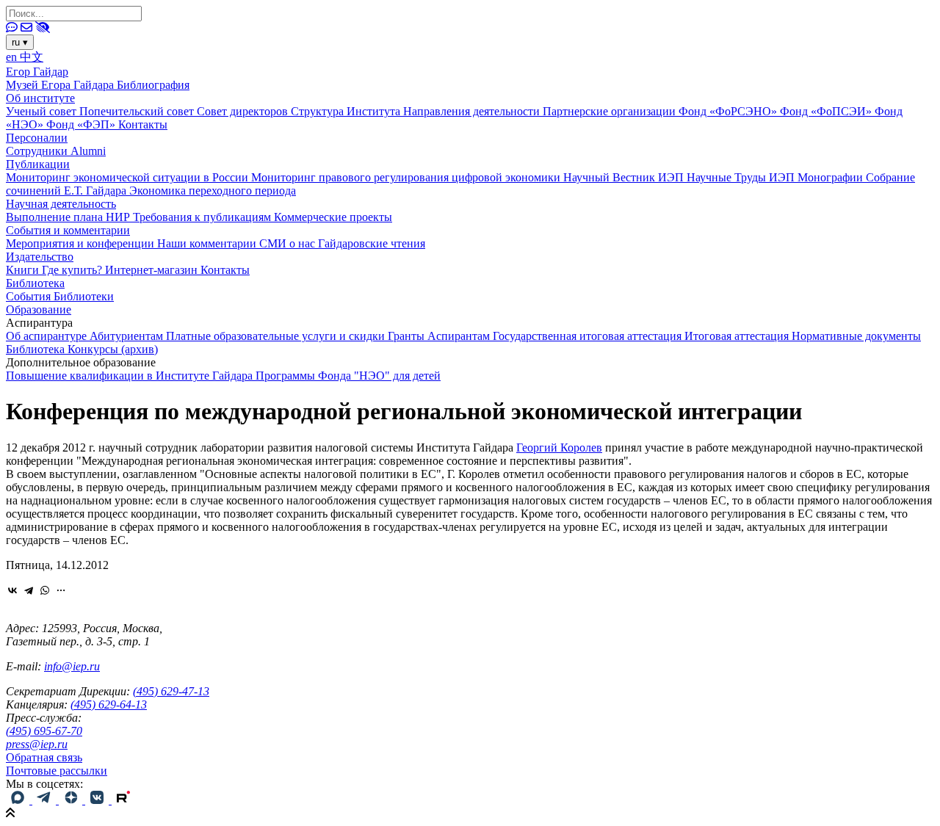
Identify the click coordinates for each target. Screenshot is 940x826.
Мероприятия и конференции (81, 243)
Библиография (153, 85)
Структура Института (347, 111)
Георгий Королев (559, 447)
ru (20, 42)
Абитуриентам (128, 336)
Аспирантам (460, 336)
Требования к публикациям (203, 217)
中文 (31, 57)
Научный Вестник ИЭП (625, 177)
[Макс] (19, 800)
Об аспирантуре (48, 336)
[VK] (98, 800)
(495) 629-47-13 (171, 691)
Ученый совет (42, 111)
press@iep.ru (37, 744)
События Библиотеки (60, 296)
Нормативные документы (856, 336)
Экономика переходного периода (212, 190)
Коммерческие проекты (333, 217)
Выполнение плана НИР (69, 217)
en (13, 57)
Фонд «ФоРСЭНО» (729, 111)
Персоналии (37, 137)
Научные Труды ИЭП (742, 177)
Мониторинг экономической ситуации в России (128, 177)
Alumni (88, 151)
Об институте (40, 98)
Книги (24, 270)
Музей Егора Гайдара (61, 85)
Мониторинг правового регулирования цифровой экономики (407, 177)
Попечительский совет (138, 111)
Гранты (407, 336)
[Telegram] (28, 590)
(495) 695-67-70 (44, 731)
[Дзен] (72, 800)
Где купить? (73, 270)
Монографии (832, 177)
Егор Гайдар (37, 71)
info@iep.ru (72, 666)
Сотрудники (38, 151)
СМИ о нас (288, 243)
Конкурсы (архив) (113, 349)
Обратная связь (44, 757)
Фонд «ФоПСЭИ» (827, 111)
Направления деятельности (473, 111)
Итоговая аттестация (738, 336)
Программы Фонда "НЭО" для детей (348, 375)
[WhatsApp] (44, 590)
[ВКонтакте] (12, 590)
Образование (38, 309)
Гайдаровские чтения (371, 243)
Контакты (142, 124)
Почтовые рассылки (56, 770)
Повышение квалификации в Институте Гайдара (131, 375)
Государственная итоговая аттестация (588, 336)
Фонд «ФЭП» (82, 124)
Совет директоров (244, 111)
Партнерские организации (611, 111)
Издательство (39, 256)
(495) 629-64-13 (108, 704)
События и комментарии (68, 230)
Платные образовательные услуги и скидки (277, 336)
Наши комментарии (208, 243)
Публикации (38, 164)
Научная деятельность (61, 204)
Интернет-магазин (152, 270)
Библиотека (35, 283)
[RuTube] (123, 800)
